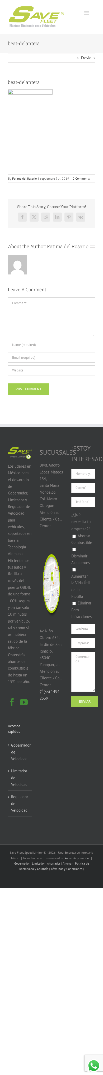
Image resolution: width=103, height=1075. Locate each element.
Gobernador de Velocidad (20, 752)
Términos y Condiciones (66, 869)
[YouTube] (24, 702)
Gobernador (22, 863)
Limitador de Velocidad (19, 777)
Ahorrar (68, 863)
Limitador (38, 863)
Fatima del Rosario (24, 178)
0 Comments (81, 178)
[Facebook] (12, 702)
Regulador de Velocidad (19, 803)
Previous (88, 57)
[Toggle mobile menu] (87, 13)
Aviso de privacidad (77, 858)
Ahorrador (53, 863)
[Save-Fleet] (51, 547)
